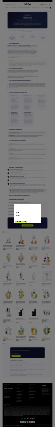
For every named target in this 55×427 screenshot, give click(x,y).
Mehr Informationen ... (20, 206)
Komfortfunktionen (18, 215)
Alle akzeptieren (18, 221)
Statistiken (17, 212)
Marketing (17, 213)
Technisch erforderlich (19, 210)
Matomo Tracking (18, 216)
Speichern (24, 221)
